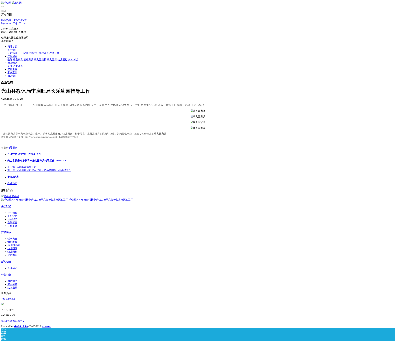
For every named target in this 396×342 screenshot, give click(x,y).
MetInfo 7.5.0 (21, 326)
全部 (9, 59)
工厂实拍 (12, 216)
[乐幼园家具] (198, 2)
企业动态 (12, 183)
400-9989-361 (8, 299)
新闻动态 (6, 261)
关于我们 (6, 206)
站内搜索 (12, 287)
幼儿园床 (12, 248)
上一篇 (23, 167)
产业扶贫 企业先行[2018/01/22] (24, 154)
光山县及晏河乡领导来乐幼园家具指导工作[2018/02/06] (37, 160)
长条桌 (15, 196)
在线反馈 (12, 225)
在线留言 (12, 222)
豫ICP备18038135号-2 (12, 320)
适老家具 (12, 238)
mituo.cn (46, 326)
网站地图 (12, 281)
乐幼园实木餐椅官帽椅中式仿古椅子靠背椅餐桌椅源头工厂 (101, 199)
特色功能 (6, 274)
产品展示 (6, 232)
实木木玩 (12, 255)
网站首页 (12, 46)
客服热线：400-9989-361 (14, 20)
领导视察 (12, 147)
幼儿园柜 (12, 251)
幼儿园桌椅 (54, 133)
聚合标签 (12, 284)
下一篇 (39, 170)
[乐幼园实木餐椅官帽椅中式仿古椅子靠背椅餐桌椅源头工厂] (35, 199)
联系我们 (12, 219)
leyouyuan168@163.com (13, 23)
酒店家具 (12, 242)
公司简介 (12, 212)
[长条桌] (6, 196)
